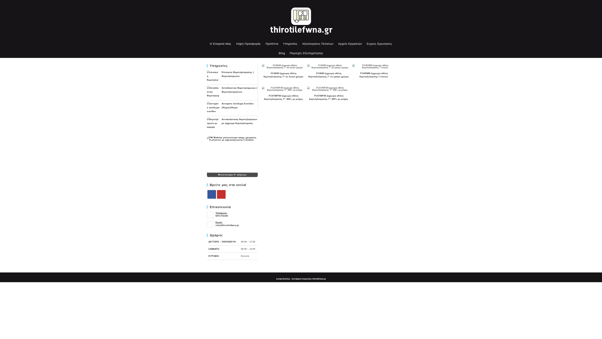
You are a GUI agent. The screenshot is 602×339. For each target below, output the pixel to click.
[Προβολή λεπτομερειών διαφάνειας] (232, 154)
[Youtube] (221, 194)
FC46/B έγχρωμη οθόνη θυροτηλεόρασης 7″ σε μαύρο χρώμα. (328, 75)
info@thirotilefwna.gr (227, 225)
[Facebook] (211, 194)
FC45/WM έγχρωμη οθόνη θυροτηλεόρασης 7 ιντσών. (373, 75)
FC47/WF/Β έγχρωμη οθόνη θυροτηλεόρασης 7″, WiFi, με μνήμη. (328, 97)
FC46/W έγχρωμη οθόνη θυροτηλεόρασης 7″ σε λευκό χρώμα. (284, 75)
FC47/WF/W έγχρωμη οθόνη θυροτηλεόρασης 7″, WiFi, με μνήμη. (283, 97)
